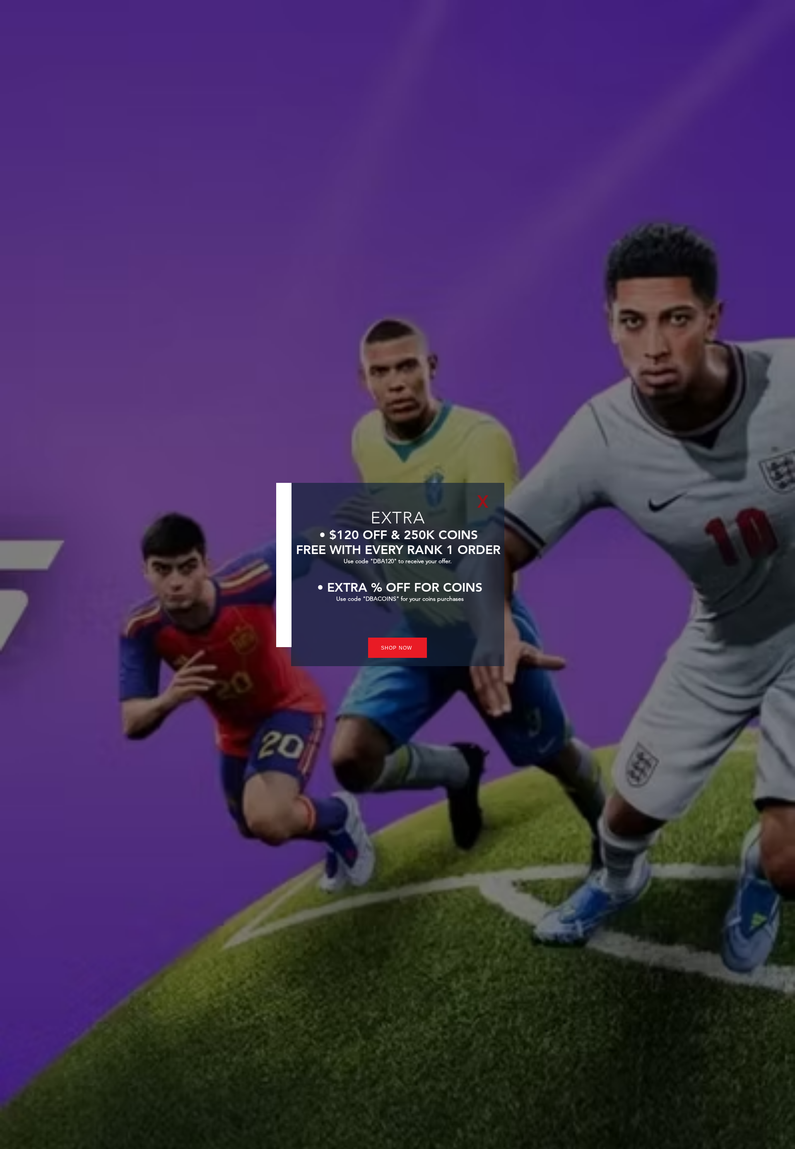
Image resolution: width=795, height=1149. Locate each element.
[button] (483, 501)
